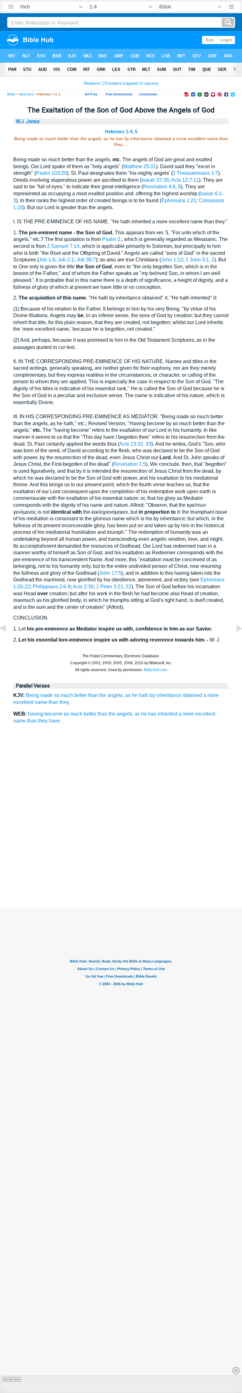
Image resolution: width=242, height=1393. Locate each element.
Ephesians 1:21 (178, 200)
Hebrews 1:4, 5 (121, 131)
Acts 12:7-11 (185, 180)
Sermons (26, 94)
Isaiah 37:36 (155, 180)
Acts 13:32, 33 (135, 444)
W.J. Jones (28, 121)
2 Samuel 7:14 (63, 246)
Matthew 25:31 (139, 166)
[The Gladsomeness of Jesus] (234, 642)
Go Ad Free (11, 1379)
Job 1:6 (47, 259)
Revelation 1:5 (129, 464)
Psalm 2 (111, 239)
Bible (11, 94)
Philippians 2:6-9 (52, 586)
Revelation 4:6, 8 (162, 186)
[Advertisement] (121, 876)
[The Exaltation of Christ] (8, 642)
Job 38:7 (86, 259)
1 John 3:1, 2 (200, 259)
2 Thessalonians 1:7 (195, 173)
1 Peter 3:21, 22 (113, 586)
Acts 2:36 (83, 586)
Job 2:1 (66, 259)
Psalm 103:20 (51, 173)
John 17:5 (110, 573)
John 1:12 (172, 259)
